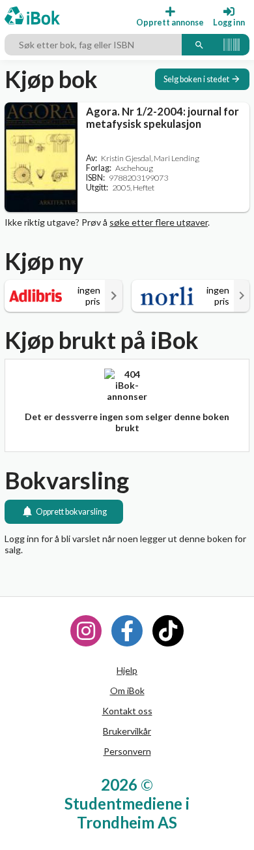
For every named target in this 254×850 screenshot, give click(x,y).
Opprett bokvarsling (71, 512)
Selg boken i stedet (196, 79)
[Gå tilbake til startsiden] (32, 16)
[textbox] (93, 45)
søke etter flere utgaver (158, 222)
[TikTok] (168, 630)
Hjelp (127, 670)
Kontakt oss (127, 710)
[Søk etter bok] (199, 45)
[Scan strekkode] (231, 45)
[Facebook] (127, 630)
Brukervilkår (127, 730)
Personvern (127, 751)
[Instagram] (86, 630)
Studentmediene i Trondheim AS (127, 813)
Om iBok (127, 690)
